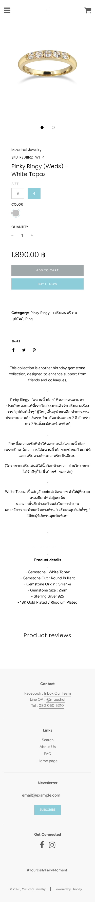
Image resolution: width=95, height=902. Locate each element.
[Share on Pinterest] (34, 350)
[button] (42, 127)
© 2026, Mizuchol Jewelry (28, 889)
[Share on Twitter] (24, 350)
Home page (47, 761)
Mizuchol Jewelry (26, 149)
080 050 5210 (51, 705)
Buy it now (48, 284)
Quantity (19, 227)
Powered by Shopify (68, 889)
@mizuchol (55, 699)
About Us (48, 746)
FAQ (47, 754)
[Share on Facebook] (14, 350)
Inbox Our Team (57, 693)
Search (47, 740)
